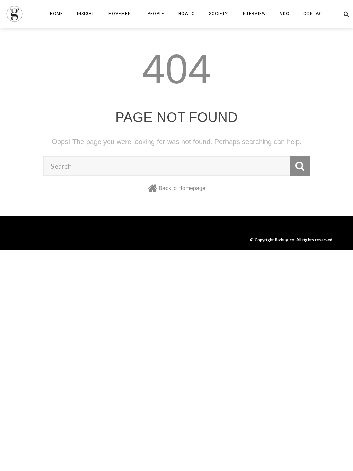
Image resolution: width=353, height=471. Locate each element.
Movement (121, 13)
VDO (285, 13)
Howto (186, 13)
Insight (85, 13)
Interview (254, 13)
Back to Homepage (182, 188)
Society (218, 13)
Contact (314, 13)
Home (56, 13)
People (156, 13)
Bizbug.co (284, 240)
